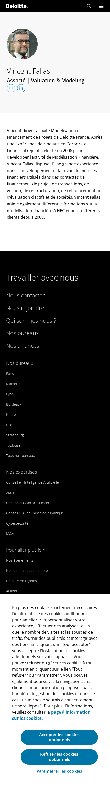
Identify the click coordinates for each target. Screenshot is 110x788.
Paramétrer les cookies (59, 771)
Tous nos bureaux (20, 455)
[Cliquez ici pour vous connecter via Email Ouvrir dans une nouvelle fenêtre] (11, 88)
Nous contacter (25, 295)
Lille (9, 424)
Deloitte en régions (21, 580)
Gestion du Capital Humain (27, 502)
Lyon (10, 394)
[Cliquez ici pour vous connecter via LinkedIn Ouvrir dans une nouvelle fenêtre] (21, 88)
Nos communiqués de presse (29, 570)
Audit (10, 492)
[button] (89, 6)
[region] (55, 691)
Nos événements (20, 560)
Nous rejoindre (25, 308)
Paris (10, 373)
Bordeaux (13, 404)
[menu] (101, 6)
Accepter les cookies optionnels (59, 737)
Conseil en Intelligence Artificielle (32, 482)
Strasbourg (15, 435)
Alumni (11, 590)
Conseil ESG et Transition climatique (35, 513)
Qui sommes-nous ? (31, 320)
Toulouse (13, 445)
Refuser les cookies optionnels (59, 756)
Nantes (12, 414)
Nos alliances (22, 345)
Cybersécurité (17, 523)
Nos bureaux (22, 333)
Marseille (13, 383)
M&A (10, 533)
